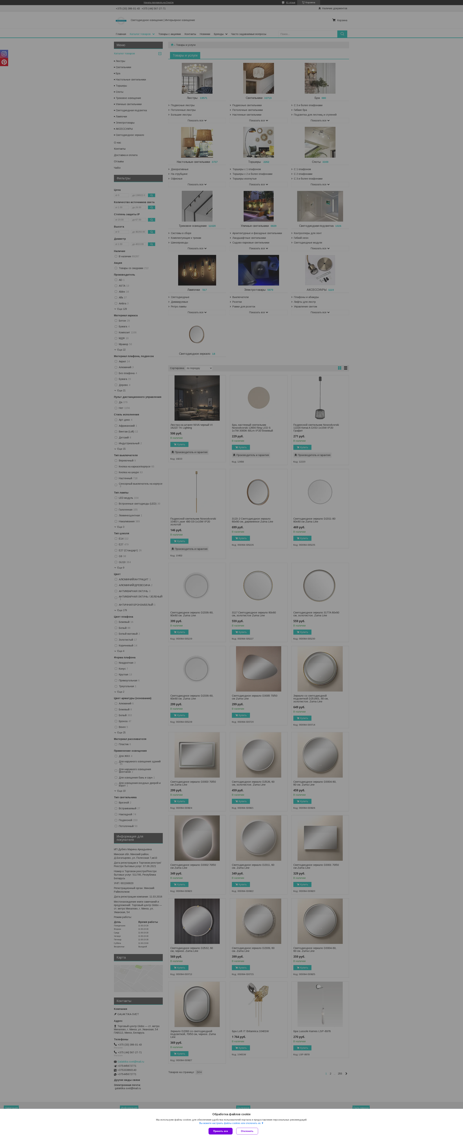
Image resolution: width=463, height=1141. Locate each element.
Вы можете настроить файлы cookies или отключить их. (230, 1123)
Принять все (220, 1131)
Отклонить (247, 1131)
